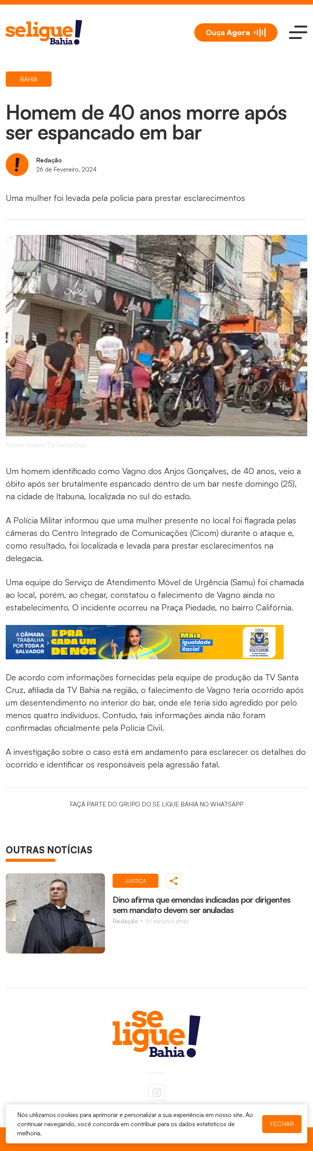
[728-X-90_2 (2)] (156, 642)
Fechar (282, 1124)
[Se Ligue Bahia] (44, 32)
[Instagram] (156, 1093)
